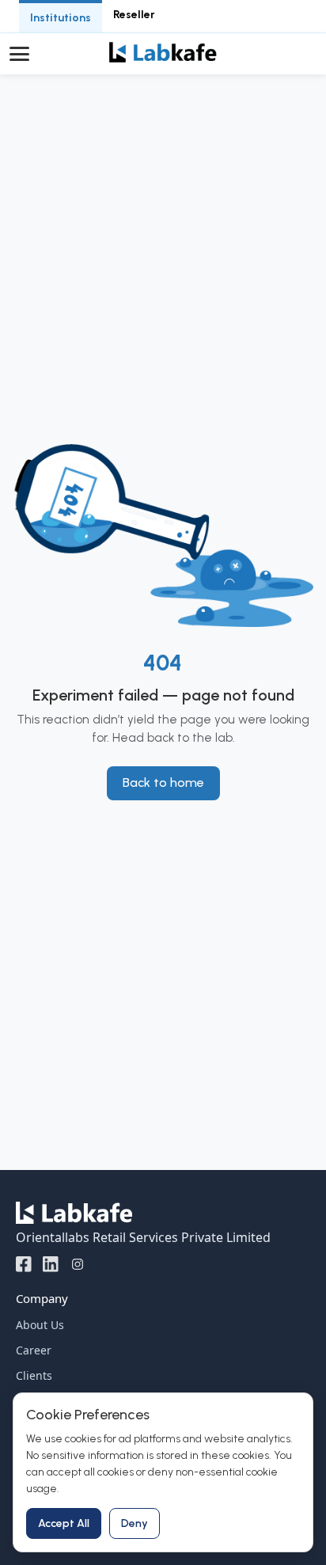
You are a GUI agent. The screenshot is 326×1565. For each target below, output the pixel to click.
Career (33, 1350)
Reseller (134, 14)
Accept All (63, 1523)
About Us (40, 1324)
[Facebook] (24, 1263)
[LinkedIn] (51, 1263)
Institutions (60, 18)
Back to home (163, 782)
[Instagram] (77, 1263)
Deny (134, 1523)
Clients (34, 1375)
